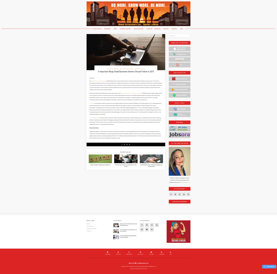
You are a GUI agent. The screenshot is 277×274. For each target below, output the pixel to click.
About (181, 28)
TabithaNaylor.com (185, 182)
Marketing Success (139, 68)
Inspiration (157, 28)
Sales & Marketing (138, 28)
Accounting (109, 68)
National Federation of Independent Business (131, 93)
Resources (174, 28)
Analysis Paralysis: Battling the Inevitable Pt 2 (100, 164)
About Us (89, 227)
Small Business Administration (98, 81)
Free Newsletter (90, 229)
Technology (149, 28)
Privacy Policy (138, 271)
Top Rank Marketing (94, 117)
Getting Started (97, 28)
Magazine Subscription (91, 231)
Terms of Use (144, 271)
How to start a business (126, 68)
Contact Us (89, 234)
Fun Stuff (166, 28)
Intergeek (91, 103)
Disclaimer (132, 271)
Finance (116, 68)
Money (115, 28)
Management (107, 28)
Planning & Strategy (125, 28)
